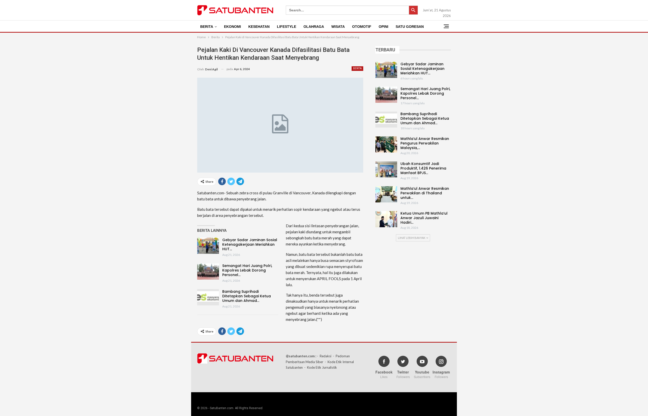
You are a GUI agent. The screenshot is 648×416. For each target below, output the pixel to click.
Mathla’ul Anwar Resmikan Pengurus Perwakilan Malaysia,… (424, 143)
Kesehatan (259, 27)
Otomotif (361, 27)
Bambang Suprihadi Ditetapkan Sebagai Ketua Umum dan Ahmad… (246, 296)
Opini (383, 27)
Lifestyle (286, 27)
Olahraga (313, 27)
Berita (206, 27)
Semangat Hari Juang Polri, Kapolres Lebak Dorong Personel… (247, 270)
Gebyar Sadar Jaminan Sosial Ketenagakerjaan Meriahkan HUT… (249, 244)
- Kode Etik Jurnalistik (320, 367)
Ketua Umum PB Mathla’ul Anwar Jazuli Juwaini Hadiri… (424, 218)
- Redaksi (324, 356)
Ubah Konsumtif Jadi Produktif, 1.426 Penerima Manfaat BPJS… (423, 168)
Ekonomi (232, 27)
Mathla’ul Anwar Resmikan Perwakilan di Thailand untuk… (424, 193)
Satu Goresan (410, 27)
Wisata (338, 27)
